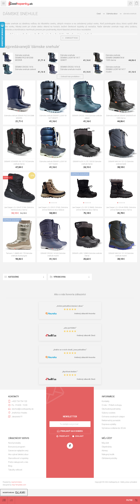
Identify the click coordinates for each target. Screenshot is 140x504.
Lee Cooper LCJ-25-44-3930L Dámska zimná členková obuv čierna (121, 208)
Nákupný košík (108, 454)
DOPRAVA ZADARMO (80, 174)
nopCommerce (16, 482)
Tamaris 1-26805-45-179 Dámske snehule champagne (19, 254)
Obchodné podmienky (111, 409)
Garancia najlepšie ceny (18, 450)
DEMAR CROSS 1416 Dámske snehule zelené (25, 68)
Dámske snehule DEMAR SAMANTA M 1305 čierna (115, 57)
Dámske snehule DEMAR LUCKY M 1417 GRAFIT (70, 57)
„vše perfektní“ (70, 328)
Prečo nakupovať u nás (18, 462)
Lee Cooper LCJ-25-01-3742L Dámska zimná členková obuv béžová (53, 208)
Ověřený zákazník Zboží (86, 335)
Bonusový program (16, 447)
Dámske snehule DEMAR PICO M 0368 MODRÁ (24, 57)
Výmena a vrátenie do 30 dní (114, 428)
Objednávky (107, 447)
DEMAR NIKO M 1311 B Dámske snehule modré (121, 254)
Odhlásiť (79, 436)
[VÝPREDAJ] (8, 174)
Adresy (105, 450)
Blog (10, 466)
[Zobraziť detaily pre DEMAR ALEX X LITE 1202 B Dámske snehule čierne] (87, 142)
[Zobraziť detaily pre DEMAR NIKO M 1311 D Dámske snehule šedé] (121, 142)
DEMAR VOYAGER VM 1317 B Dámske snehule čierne (19, 162)
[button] (52, 156)
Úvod (99, 14)
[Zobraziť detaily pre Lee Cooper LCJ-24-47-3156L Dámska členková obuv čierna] (19, 188)
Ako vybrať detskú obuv (18, 454)
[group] (19, 96)
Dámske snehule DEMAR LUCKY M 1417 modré (115, 69)
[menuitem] (117, 401)
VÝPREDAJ (8, 178)
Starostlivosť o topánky (18, 458)
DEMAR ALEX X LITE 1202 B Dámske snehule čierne (87, 162)
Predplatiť (64, 436)
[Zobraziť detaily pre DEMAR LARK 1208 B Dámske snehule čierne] (87, 234)
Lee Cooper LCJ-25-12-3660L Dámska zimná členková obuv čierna (87, 208)
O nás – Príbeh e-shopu (112, 405)
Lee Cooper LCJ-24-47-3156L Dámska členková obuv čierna (19, 208)
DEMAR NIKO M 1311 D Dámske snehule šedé (120, 162)
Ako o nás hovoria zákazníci (70, 294)
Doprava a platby (109, 424)
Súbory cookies (108, 413)
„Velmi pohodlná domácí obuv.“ (69, 306)
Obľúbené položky (109, 458)
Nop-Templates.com (19, 485)
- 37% (31, 176)
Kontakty (105, 401)
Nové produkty (14, 443)
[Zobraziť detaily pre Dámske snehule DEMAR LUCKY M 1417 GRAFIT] (53, 96)
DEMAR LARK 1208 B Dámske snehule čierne (87, 254)
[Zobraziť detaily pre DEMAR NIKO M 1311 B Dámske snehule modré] (121, 234)
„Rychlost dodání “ (70, 372)
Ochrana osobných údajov (113, 417)
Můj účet (105, 443)
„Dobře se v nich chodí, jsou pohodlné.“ (70, 350)
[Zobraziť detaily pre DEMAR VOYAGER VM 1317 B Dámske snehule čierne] (19, 142)
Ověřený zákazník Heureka (84, 314)
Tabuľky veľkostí (15, 470)
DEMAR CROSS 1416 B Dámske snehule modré (70, 68)
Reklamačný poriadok (111, 420)
